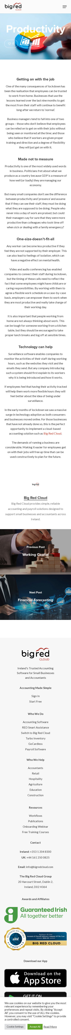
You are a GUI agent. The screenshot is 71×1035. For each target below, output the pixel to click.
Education (35, 789)
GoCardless (35, 743)
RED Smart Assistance (35, 727)
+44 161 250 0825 (38, 857)
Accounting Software (35, 722)
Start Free (35, 701)
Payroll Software (35, 749)
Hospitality (35, 778)
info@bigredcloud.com (39, 866)
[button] (65, 7)
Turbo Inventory (36, 738)
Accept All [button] (35, 1026)
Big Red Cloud (52, 433)
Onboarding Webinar (35, 826)
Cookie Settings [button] (15, 1026)
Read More (50, 1026)
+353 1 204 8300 (40, 851)
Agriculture (35, 784)
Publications (35, 821)
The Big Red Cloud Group (35, 876)
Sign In (35, 696)
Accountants (35, 768)
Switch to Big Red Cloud (35, 732)
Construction (35, 795)
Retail (35, 773)
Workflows (35, 815)
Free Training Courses (35, 832)
